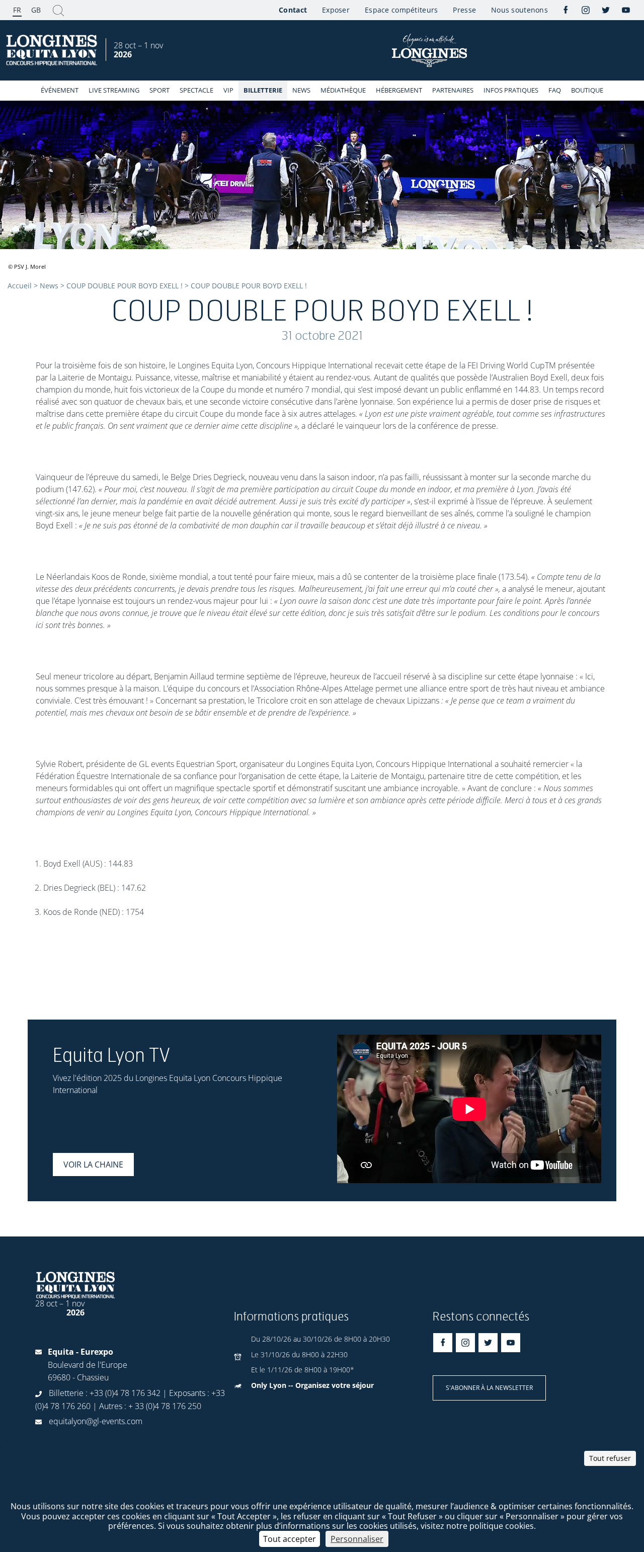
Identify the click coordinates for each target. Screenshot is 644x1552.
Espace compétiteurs (401, 10)
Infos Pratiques (511, 90)
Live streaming (114, 90)
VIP (228, 90)
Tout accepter (289, 1538)
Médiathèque (343, 90)
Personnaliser (357, 1538)
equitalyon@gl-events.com (95, 1421)
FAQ (554, 90)
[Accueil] (53, 50)
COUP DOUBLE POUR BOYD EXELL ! (124, 285)
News (301, 90)
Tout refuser (610, 1458)
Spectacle (196, 90)
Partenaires (452, 90)
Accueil (20, 285)
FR (17, 10)
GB (36, 10)
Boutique (587, 90)
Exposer (336, 10)
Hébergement (399, 90)
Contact (293, 10)
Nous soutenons (519, 10)
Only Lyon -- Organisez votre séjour (312, 1385)
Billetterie (263, 90)
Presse (464, 10)
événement (59, 90)
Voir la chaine (93, 1164)
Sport (159, 90)
